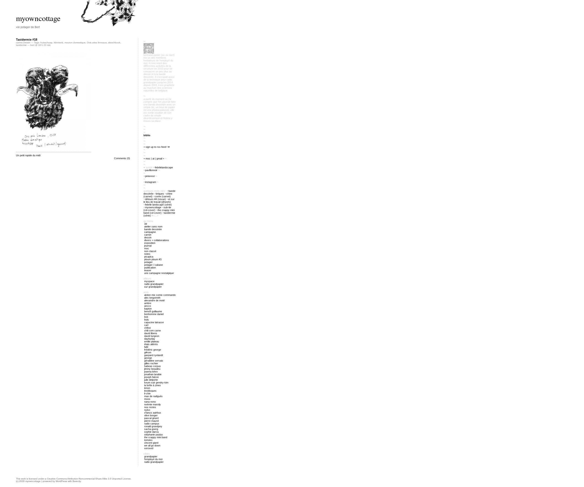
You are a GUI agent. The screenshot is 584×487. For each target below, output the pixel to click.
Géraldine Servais (153, 360)
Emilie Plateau (151, 341)
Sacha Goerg (151, 429)
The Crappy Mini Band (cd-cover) (159, 211)
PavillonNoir (151, 170)
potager (148, 262)
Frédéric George (152, 349)
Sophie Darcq (151, 431)
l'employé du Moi (153, 459)
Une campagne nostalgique (159, 273)
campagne (150, 232)
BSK (146, 316)
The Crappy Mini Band (155, 437)
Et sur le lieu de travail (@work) (159, 200)
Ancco (147, 306)
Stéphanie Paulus (153, 434)
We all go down (152, 445)
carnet (19, 42)
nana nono (150, 401)
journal (147, 245)
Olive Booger (151, 415)
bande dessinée (153, 229)
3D (145, 223)
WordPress (61, 481)
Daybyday (149, 338)
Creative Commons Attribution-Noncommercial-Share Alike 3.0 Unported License (89, 478)
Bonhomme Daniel (154, 314)
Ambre (147, 303)
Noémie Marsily (152, 404)
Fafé (146, 347)
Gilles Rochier (151, 363)
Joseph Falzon (151, 377)
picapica (148, 256)
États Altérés (151, 344)
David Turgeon (151, 336)
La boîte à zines (152, 385)
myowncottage (38, 18)
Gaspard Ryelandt (153, 355)
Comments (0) (122, 158)
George (148, 358)
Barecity (77, 481)
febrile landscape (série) (158, 204)
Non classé (150, 251)
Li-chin (147, 393)
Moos (147, 399)
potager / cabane (153, 264)
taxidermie (21, 45)
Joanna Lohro (151, 371)
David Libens (150, 333)
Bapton (148, 308)
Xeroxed (148, 448)
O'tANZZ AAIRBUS (152, 412)
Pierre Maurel (151, 420)
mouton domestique (75, 42)
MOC (146, 248)
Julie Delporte (151, 379)
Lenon (147, 388)
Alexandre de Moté (154, 300)
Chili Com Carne (152, 330)
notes (147, 254)
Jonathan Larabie (153, 374)
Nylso (147, 410)
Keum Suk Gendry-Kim (156, 382)
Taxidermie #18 (26, 39)
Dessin (26, 42)
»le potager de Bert (28, 27)
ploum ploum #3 (153, 259)
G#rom (147, 352)
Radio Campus (151, 423)
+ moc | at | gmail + (153, 158)
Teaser (147, 270)
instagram (150, 182)
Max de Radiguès (153, 396)
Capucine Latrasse (154, 322)
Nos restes (150, 407)
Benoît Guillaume (153, 311)
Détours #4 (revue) (155, 199)
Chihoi (147, 327)
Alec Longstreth (152, 297)
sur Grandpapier (153, 286)
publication (150, 267)
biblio (146, 135)
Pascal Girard (151, 418)
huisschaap (46, 42)
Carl (146, 325)
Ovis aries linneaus (97, 42)
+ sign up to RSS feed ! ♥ (156, 147)
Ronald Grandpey (153, 426)
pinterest (150, 176)
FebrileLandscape (164, 167)
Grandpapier (150, 456)
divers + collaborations (156, 240)
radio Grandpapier (154, 284)
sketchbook (114, 42)
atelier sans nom (153, 226)
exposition (149, 243)
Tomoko (148, 440)
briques (160, 193)
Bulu (146, 319)
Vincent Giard (151, 442)
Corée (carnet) (163, 196)
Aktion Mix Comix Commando (160, 295)
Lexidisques (150, 390)
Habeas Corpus (152, 366)
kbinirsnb (58, 42)
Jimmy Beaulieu (152, 368)
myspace (149, 281)
